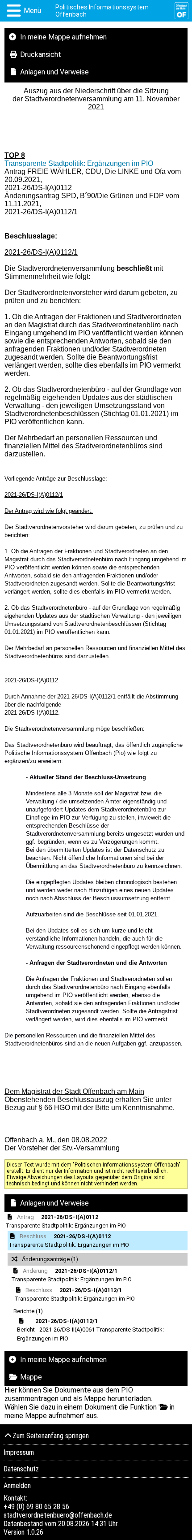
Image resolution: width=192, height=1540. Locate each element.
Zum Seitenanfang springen (51, 1436)
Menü (32, 10)
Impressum (19, 1452)
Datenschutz (21, 1469)
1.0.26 (34, 1532)
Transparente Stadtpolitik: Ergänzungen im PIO (78, 163)
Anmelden (17, 1485)
